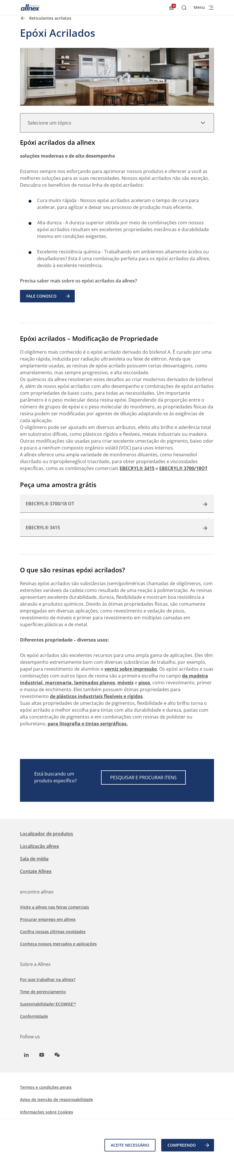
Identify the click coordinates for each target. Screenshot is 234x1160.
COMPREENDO (182, 1145)
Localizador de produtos (46, 834)
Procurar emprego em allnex (48, 919)
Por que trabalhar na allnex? (47, 979)
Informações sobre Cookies (46, 1112)
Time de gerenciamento (43, 991)
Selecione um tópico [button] (49, 123)
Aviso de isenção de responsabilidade (56, 1099)
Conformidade (34, 1016)
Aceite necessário (130, 1145)
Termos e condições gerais (46, 1087)
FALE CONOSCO (41, 296)
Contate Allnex (36, 871)
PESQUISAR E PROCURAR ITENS (143, 777)
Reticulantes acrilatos (50, 18)
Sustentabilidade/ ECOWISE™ (48, 1004)
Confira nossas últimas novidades (53, 931)
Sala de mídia (34, 859)
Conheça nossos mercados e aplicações (58, 944)
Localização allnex (39, 846)
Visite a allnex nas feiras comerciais (54, 907)
